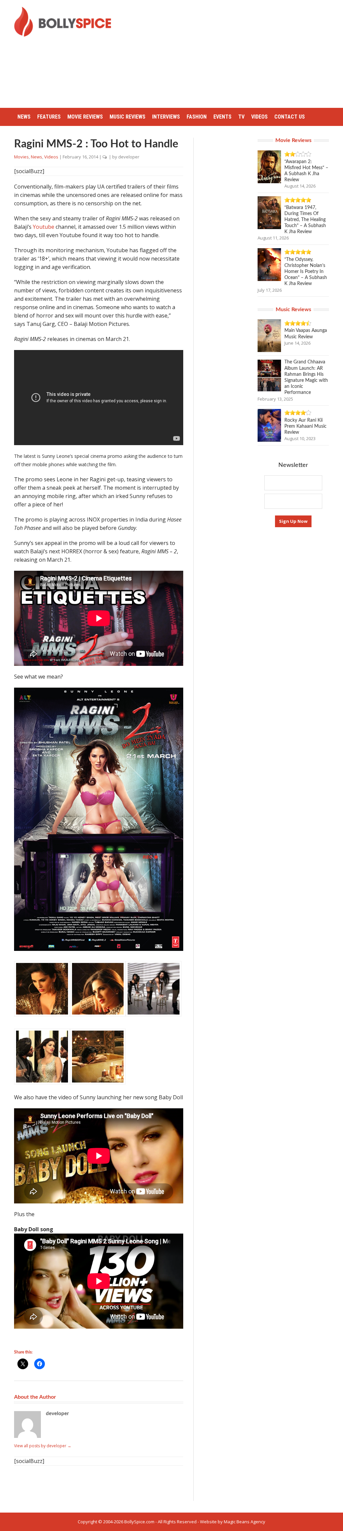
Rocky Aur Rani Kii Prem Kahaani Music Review (305, 426)
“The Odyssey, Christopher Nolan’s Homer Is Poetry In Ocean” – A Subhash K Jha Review (305, 271)
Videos (259, 117)
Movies (21, 157)
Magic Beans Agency (244, 1522)
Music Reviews (127, 117)
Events (222, 117)
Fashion (197, 117)
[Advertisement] (232, 53)
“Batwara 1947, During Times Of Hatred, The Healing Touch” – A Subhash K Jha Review (305, 219)
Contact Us (289, 117)
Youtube (43, 226)
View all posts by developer (42, 1446)
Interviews (166, 117)
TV (241, 117)
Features (49, 117)
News (23, 117)
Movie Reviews (85, 117)
